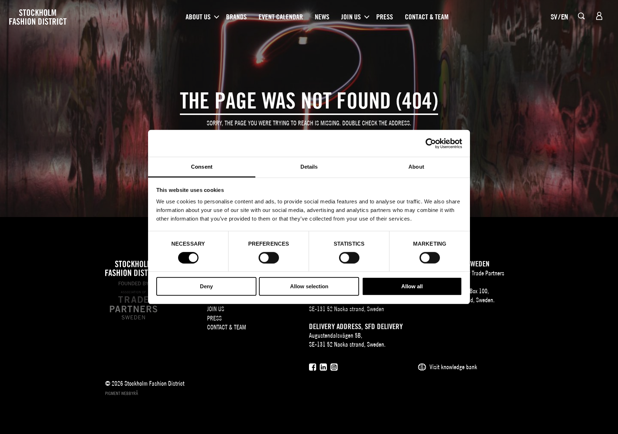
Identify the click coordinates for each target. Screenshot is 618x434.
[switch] (269, 258)
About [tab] (416, 167)
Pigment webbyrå (121, 393)
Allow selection (309, 287)
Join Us (351, 17)
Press (384, 17)
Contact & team (426, 17)
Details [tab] (309, 167)
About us (198, 17)
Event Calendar (281, 17)
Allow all (412, 287)
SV (554, 17)
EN (564, 17)
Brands (236, 17)
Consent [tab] (201, 167)
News (322, 17)
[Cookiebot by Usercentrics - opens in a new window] (430, 143)
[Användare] (599, 15)
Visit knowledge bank (453, 367)
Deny (206, 287)
